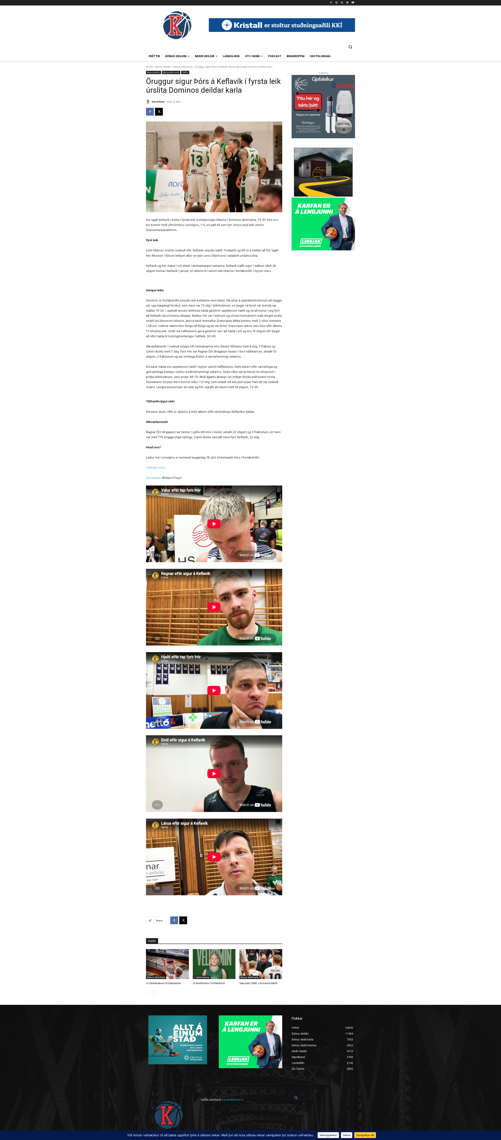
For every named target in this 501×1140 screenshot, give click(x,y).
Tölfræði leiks (155, 467)
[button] (350, 46)
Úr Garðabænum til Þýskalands (163, 983)
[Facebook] (331, 3)
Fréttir (185, 72)
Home (149, 66)
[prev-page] (148, 992)
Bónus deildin (163, 66)
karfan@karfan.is (232, 1099)
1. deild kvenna (201, 977)
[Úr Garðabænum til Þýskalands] (167, 964)
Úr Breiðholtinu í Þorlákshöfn (209, 983)
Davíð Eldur (158, 101)
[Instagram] (336, 3)
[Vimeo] (347, 3)
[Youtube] (353, 3)
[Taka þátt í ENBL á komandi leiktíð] (260, 964)
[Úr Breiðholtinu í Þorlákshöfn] (214, 964)
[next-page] (154, 992)
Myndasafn (154, 478)
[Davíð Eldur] (148, 102)
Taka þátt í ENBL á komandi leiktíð (258, 983)
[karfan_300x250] (177, 1039)
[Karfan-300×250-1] (323, 224)
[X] (342, 3)
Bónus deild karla (183, 66)
